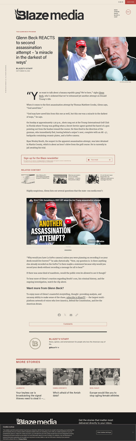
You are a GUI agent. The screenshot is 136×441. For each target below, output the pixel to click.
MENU (128, 12)
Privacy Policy (41, 160)
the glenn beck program (26, 32)
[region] (68, 432)
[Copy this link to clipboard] (76, 314)
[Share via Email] (70, 314)
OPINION (116, 11)
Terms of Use (50, 160)
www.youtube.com (68, 249)
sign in (120, 2)
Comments (68, 324)
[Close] (133, 432)
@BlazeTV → (54, 348)
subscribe (130, 2)
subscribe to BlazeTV (75, 297)
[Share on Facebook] (59, 314)
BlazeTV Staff (24, 69)
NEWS (116, 10)
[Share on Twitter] (65, 314)
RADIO (116, 13)
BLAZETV (117, 15)
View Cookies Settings (104, 432)
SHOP (115, 17)
